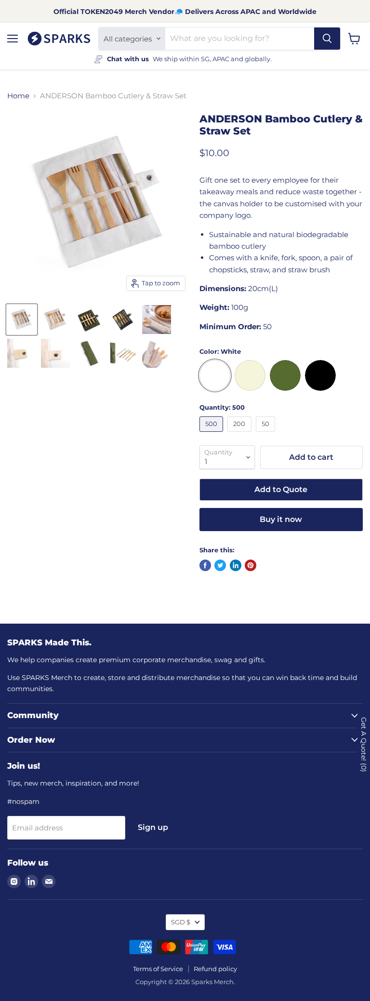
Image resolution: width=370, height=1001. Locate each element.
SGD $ (180, 922)
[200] (240, 434)
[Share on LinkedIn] (235, 565)
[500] (212, 434)
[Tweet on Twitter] (220, 565)
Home (18, 96)
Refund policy (215, 969)
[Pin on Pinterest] (250, 565)
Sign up (153, 827)
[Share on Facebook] (205, 565)
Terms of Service (158, 969)
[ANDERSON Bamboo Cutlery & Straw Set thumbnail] (21, 319)
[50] (267, 434)
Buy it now (281, 519)
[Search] (327, 38)
